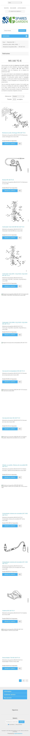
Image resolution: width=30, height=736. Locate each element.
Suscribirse (11, 724)
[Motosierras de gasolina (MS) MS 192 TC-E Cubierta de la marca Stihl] (15, 595)
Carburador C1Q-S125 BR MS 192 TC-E (13, 227)
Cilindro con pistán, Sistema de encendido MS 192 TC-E (14, 465)
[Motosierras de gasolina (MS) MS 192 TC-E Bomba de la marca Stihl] (15, 164)
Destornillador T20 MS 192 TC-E (11, 657)
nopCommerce (18, 733)
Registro (6, 8)
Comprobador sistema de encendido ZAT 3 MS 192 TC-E (15, 514)
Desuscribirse (19, 724)
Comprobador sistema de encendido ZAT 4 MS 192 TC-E (15, 562)
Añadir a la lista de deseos (20, 143)
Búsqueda (22, 30)
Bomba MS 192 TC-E (8, 180)
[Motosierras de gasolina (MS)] (15, 355)
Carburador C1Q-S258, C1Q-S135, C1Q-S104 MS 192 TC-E (14, 323)
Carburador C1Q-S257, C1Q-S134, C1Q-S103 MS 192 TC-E (14, 274)
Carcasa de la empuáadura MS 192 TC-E (13, 371)
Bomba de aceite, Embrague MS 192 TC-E (13, 132)
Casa (4, 42)
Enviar (21, 721)
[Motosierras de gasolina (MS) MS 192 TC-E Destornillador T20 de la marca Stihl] (15, 642)
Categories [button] (6, 36)
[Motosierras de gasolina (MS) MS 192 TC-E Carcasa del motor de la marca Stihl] (15, 402)
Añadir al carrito (9, 143)
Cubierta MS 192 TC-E (8, 610)
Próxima (27, 680)
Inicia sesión (13, 8)
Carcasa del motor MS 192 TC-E (11, 418)
